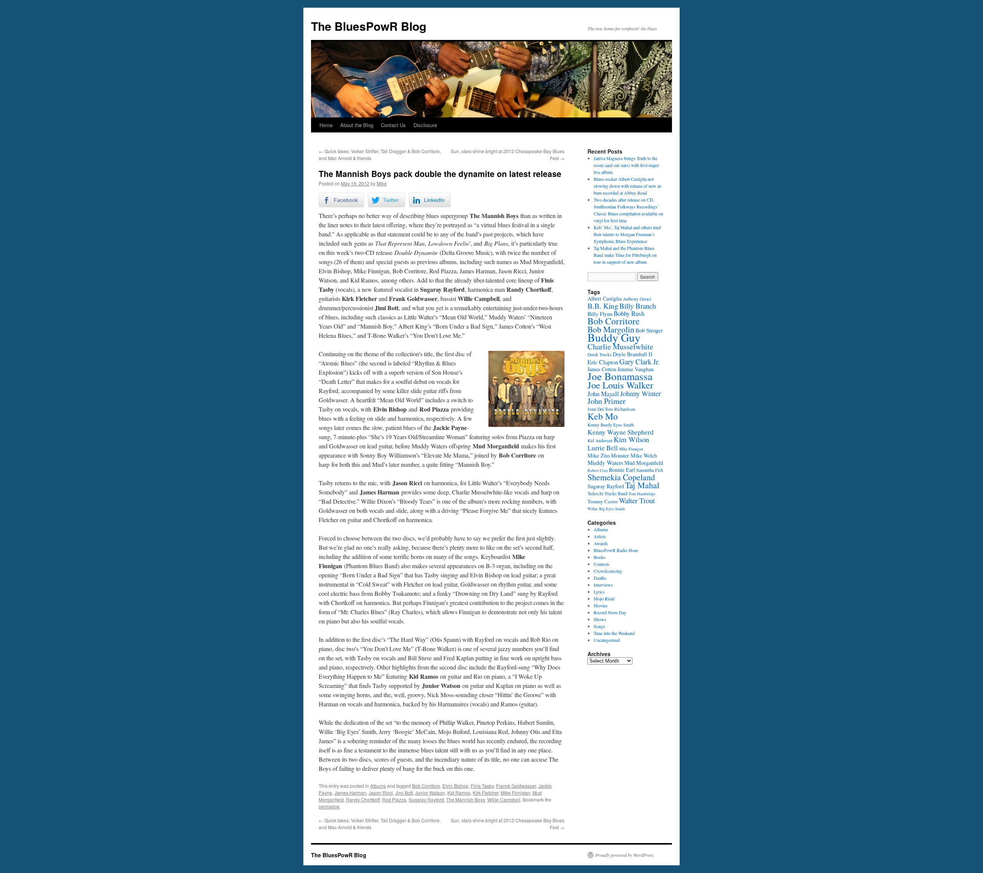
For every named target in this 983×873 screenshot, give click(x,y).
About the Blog (356, 125)
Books (600, 557)
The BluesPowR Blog (368, 26)
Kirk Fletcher (485, 792)
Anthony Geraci (637, 299)
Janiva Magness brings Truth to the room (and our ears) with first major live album (626, 165)
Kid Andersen (599, 440)
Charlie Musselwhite (620, 346)
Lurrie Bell (602, 447)
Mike (382, 183)
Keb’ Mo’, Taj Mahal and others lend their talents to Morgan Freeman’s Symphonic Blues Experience (627, 234)
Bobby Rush (629, 313)
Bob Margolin (610, 329)
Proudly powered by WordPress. (625, 855)
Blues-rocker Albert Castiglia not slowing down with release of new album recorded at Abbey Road (628, 186)
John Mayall (603, 393)
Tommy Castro (602, 501)
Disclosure (425, 125)
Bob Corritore (426, 785)
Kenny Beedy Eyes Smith (610, 425)
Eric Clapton (602, 362)
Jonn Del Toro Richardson (611, 409)
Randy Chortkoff (363, 799)
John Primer (606, 401)
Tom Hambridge (642, 493)
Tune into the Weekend (614, 633)
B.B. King (602, 306)
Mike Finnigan (515, 792)
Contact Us (393, 125)
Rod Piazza (394, 799)
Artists (600, 536)
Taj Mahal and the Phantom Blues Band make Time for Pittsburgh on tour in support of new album (625, 255)
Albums (378, 785)
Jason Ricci (381, 792)
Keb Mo (602, 416)
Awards (601, 543)
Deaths (600, 578)
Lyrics (599, 592)
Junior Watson (430, 792)
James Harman (350, 792)
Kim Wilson (631, 439)
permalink (329, 806)
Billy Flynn (599, 313)
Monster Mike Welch (634, 455)
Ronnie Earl (622, 469)
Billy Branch (637, 306)
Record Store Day (610, 612)
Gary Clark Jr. (639, 361)
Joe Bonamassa (619, 376)
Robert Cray (597, 470)
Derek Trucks (599, 354)
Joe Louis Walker (620, 385)
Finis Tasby (482, 785)
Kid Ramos (458, 792)
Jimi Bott (404, 792)
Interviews (603, 585)
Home (326, 125)
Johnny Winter (640, 393)
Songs (599, 626)
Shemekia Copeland (621, 477)
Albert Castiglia (604, 298)
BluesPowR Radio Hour (616, 550)
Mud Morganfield (643, 462)
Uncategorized (607, 640)
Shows (600, 619)
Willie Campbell (503, 799)
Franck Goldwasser (516, 785)
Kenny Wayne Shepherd (620, 431)
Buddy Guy (613, 337)
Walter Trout (637, 500)
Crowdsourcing (608, 571)
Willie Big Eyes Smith (606, 508)
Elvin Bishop (455, 785)
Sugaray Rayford (426, 799)
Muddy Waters (605, 462)
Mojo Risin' (604, 598)
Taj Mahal (642, 485)
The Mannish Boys (465, 799)
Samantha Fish (649, 470)
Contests (601, 564)
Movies (600, 605)
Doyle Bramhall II (632, 354)
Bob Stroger (649, 330)
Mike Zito (598, 455)
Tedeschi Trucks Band (607, 493)
